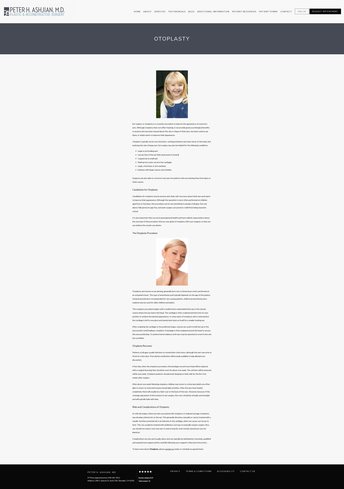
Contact (286, 11)
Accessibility (226, 471)
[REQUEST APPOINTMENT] (325, 14)
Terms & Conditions (199, 471)
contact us (169, 449)
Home (137, 11)
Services (160, 11)
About (147, 11)
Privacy (175, 471)
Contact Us (247, 471)
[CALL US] (302, 14)
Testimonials (177, 11)
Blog (191, 11)
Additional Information (213, 11)
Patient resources (244, 11)
